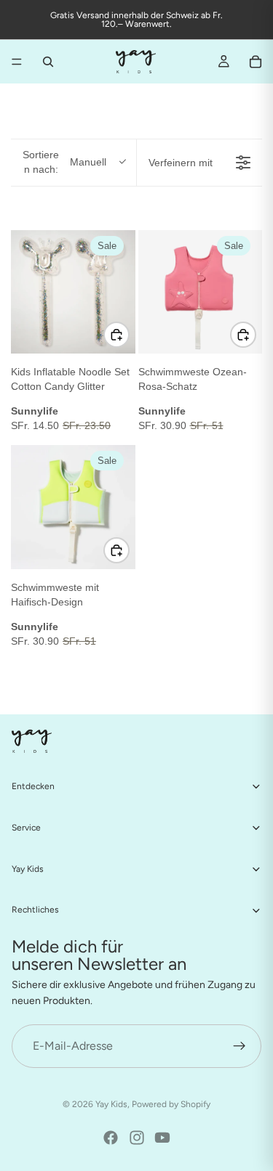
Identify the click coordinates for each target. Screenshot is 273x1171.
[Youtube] (162, 1137)
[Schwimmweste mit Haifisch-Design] (73, 507)
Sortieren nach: (64, 162)
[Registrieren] (239, 1046)
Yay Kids (111, 1104)
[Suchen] (48, 62)
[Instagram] (137, 1137)
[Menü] (16, 61)
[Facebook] (110, 1137)
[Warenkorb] (256, 62)
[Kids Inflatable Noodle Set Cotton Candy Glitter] (73, 292)
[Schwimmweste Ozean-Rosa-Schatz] (200, 292)
